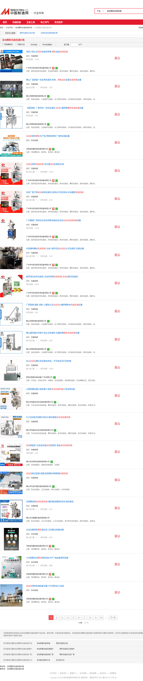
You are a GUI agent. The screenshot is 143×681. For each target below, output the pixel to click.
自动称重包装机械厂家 (45, 654)
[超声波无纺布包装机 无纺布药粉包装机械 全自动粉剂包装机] (11, 286)
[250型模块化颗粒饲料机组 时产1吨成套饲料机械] (11, 567)
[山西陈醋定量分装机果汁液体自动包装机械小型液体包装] (11, 398)
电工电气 (44, 22)
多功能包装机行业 (43, 660)
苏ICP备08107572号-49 (108, 677)
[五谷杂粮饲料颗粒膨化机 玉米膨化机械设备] (11, 539)
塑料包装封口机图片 (67, 649)
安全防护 (58, 22)
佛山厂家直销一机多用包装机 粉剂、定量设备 (53, 79)
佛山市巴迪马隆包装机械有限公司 (38, 486)
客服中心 (73, 673)
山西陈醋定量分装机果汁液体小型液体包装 (50, 389)
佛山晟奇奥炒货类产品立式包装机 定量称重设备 (52, 332)
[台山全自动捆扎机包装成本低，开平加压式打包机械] (11, 370)
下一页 (112, 617)
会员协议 (103, 673)
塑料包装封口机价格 (27, 33)
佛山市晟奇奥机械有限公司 (36, 96)
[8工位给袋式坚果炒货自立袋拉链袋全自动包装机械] (11, 426)
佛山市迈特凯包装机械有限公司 (38, 461)
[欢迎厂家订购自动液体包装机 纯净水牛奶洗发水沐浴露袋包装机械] (11, 201)
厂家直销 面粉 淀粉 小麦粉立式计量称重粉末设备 (54, 304)
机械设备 (17, 22)
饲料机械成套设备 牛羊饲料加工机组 (45, 585)
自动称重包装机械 (43, 643)
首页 (5, 22)
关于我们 (53, 673)
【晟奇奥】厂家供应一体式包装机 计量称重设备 (54, 107)
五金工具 (31, 22)
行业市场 (39, 13)
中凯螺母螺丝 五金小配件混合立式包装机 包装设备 (55, 248)
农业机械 (34, 140)
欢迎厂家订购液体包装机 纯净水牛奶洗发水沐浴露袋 (54, 192)
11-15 (86, 623)
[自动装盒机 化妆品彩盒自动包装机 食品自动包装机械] (11, 454)
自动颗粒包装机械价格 (15, 666)
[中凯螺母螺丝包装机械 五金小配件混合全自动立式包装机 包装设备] (11, 258)
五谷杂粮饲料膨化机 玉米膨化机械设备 (45, 529)
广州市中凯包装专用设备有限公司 (38, 68)
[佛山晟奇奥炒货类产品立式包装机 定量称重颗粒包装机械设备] (11, 342)
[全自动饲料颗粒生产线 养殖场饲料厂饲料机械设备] (11, 145)
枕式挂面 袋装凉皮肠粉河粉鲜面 (47, 473)
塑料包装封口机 (62, 643)
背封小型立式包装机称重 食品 (47, 51)
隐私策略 (93, 673)
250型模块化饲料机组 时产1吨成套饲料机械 (47, 557)
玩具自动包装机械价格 (49, 33)
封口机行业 (60, 660)
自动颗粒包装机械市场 (23, 27)
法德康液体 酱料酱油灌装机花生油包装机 (50, 501)
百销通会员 (8, 44)
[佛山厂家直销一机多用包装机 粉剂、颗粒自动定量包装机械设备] (11, 89)
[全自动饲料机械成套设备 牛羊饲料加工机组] (11, 595)
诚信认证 (21, 44)
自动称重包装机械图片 (45, 649)
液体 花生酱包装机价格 (45, 164)
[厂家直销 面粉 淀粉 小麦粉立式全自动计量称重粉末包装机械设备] (11, 314)
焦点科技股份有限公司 (71, 677)
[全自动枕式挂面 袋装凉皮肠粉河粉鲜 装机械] (11, 483)
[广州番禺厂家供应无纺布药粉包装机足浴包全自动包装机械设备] (11, 229)
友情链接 (112, 673)
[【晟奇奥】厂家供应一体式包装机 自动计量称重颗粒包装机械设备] (11, 117)
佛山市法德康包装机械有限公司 (38, 518)
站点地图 (83, 673)
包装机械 (34, 56)
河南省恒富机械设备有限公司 (37, 149)
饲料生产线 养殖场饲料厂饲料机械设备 (48, 136)
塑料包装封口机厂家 (67, 654)
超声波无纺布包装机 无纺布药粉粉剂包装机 (52, 276)
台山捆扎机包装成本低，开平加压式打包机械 (48, 361)
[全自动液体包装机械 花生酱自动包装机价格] (11, 173)
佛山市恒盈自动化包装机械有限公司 (39, 402)
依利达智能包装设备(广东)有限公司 (39, 377)
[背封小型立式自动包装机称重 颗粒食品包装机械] (11, 61)
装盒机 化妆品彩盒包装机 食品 (49, 445)
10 (101, 617)
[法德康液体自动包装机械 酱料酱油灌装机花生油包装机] (11, 511)
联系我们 (63, 673)
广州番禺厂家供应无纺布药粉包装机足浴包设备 (53, 220)
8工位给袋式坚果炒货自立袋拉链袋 (48, 417)
